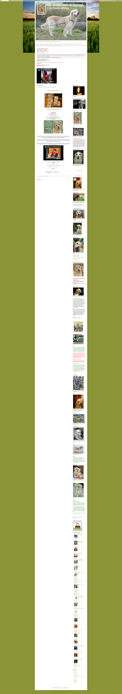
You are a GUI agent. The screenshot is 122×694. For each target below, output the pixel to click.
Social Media (79, 618)
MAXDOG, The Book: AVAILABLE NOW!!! (46, 87)
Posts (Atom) (42, 179)
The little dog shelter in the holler (78, 630)
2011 (74, 674)
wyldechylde (75, 639)
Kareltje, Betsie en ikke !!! (77, 665)
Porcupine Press (55, 114)
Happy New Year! (80, 624)
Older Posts (68, 178)
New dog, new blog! (76, 593)
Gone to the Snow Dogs (77, 540)
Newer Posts (38, 178)
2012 (74, 673)
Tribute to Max (76, 175)
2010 (74, 680)
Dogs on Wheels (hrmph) (81, 633)
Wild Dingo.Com (76, 614)
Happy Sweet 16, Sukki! (80, 584)
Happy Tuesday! (80, 659)
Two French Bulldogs (77, 617)
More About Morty (80, 566)
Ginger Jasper (76, 578)
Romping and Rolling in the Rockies (78, 559)
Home (53, 178)
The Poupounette (76, 546)
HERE (39, 50)
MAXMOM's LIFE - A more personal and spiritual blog (54, 45)
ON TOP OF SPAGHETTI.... (81, 646)
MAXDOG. (74, 54)
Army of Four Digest (76, 590)
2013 (74, 672)
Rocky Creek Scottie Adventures (78, 645)
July (75, 677)
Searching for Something (77, 615)
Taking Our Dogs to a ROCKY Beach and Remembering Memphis (80, 542)
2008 (74, 682)
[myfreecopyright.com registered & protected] (79, 206)
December (75, 675)
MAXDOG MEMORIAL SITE (40, 45)
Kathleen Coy (81, 175)
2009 (74, 681)
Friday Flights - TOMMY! (81, 547)
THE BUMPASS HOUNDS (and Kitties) (79, 608)
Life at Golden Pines (76, 565)
